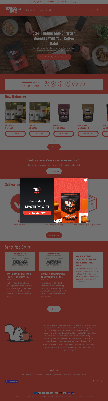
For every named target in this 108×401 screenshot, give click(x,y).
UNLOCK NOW (37, 213)
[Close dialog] (85, 179)
